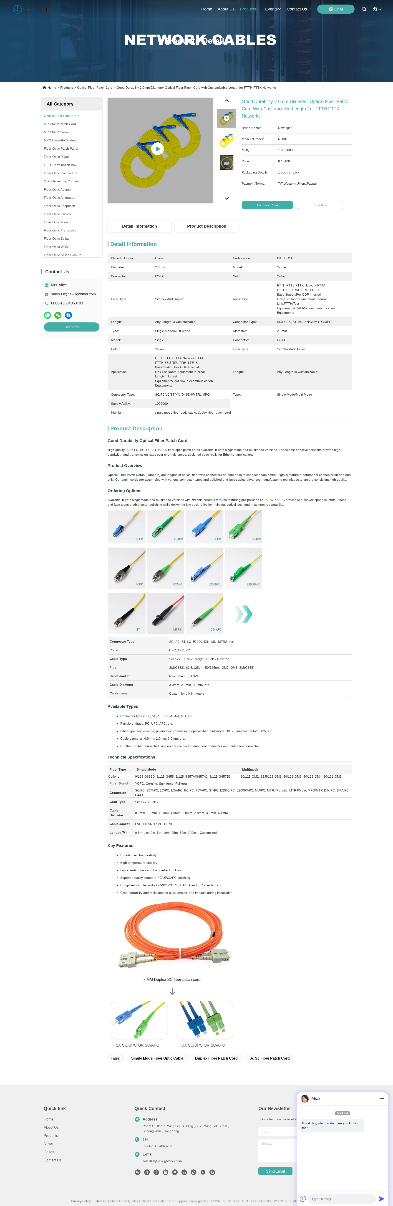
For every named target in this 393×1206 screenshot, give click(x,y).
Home (206, 9)
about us (226, 9)
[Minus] (381, 1098)
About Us (51, 1127)
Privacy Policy (81, 1201)
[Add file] (303, 1199)
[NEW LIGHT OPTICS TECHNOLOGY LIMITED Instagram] (165, 1173)
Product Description (206, 226)
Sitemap (100, 1201)
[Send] (381, 1199)
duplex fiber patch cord (216, 1058)
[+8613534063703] (212, 1173)
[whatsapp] (47, 315)
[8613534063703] (203, 1173)
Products (66, 87)
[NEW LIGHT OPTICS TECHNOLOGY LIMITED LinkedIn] (184, 1173)
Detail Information (139, 226)
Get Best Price (267, 205)
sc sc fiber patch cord (269, 1058)
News (48, 1144)
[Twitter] (147, 1173)
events (271, 9)
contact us (297, 9)
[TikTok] (193, 1173)
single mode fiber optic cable (157, 1058)
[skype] (68, 315)
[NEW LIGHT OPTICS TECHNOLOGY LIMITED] (33, 9)
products (248, 9)
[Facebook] (156, 1173)
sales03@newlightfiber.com (73, 294)
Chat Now (72, 327)
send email (275, 1171)
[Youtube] (175, 1173)
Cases (49, 1152)
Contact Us (53, 1160)
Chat (338, 9)
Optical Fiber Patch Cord (95, 87)
